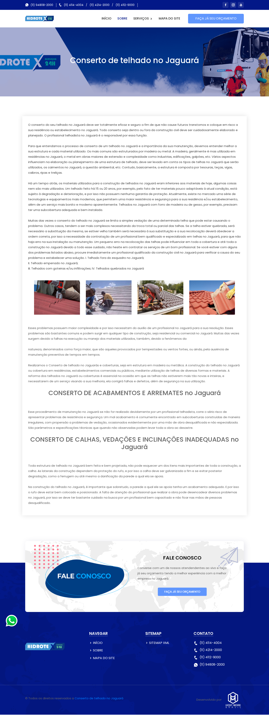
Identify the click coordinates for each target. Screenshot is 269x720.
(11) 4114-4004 (73, 5)
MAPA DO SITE (169, 18)
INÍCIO (106, 18)
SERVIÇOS (141, 18)
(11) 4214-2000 (99, 5)
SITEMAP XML (159, 643)
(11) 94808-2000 (42, 5)
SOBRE (122, 18)
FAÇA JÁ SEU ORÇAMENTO (216, 18)
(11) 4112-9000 (125, 5)
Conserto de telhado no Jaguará (99, 698)
